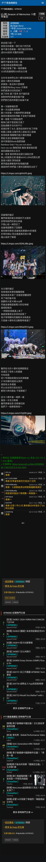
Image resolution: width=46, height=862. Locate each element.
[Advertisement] (23, 549)
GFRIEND (18, 9)
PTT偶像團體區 (7, 9)
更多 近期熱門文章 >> (23, 708)
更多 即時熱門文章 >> (23, 812)
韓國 (17, 581)
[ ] (12, 625)
